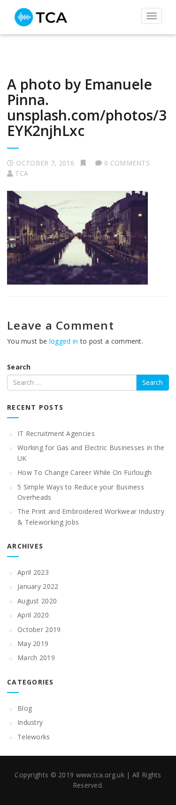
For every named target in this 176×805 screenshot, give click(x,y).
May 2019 (32, 643)
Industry (30, 722)
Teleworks (33, 736)
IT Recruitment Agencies (56, 433)
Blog (24, 708)
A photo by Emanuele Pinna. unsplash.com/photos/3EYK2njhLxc (87, 107)
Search (19, 366)
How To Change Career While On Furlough (84, 472)
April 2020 (33, 614)
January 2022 (38, 586)
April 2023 (33, 572)
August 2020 (37, 600)
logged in (63, 341)
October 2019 (39, 629)
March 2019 (36, 657)
